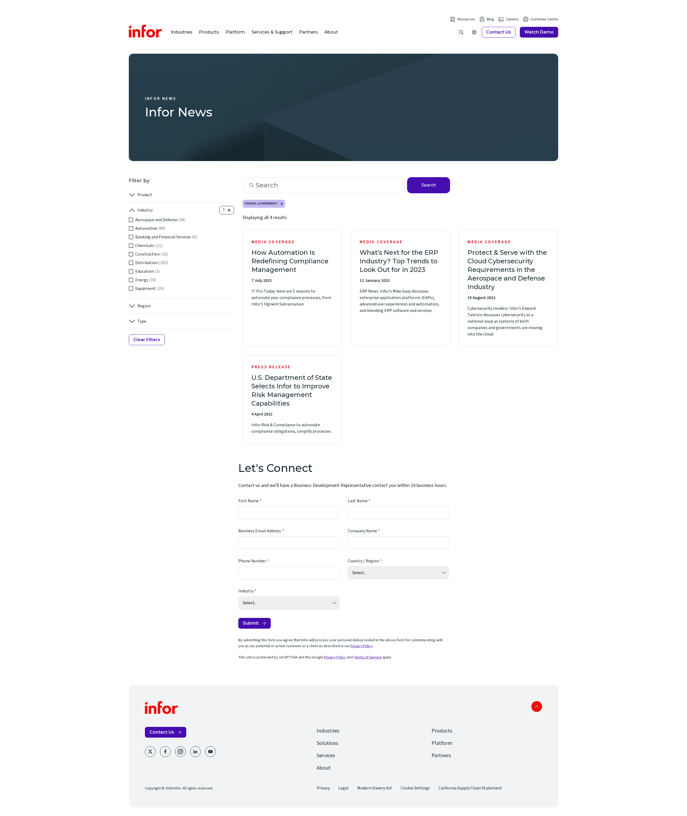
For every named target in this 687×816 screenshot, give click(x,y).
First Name (248, 501)
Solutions (327, 743)
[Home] (145, 31)
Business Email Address (259, 531)
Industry (145, 210)
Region (144, 306)
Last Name (358, 501)
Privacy (323, 788)
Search (428, 185)
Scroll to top (536, 706)
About (331, 32)
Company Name (362, 531)
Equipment (149, 289)
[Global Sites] (474, 32)
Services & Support (272, 32)
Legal (343, 788)
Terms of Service (368, 657)
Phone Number (252, 561)
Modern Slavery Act (374, 788)
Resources (466, 19)
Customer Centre (544, 19)
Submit (251, 623)
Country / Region (363, 561)
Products (209, 32)
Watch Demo (539, 32)
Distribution (151, 263)
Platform (235, 32)
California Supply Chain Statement (470, 788)
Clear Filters (146, 339)
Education (147, 271)
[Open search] (461, 32)
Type (141, 321)
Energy (145, 280)
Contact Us (498, 32)
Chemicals (148, 246)
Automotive (150, 228)
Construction (151, 254)
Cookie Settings (415, 788)
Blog (490, 19)
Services (326, 755)
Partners (308, 32)
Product (144, 195)
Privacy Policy (361, 646)
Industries (181, 32)
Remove (282, 204)
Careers (512, 19)
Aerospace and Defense (160, 220)
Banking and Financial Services (166, 237)
